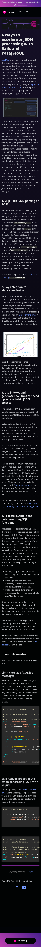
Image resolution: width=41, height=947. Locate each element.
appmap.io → (34, 11)
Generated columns (23, 485)
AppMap (5, 60)
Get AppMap (22, 941)
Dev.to (30, 871)
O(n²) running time (27, 315)
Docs (20, 11)
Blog (26, 11)
